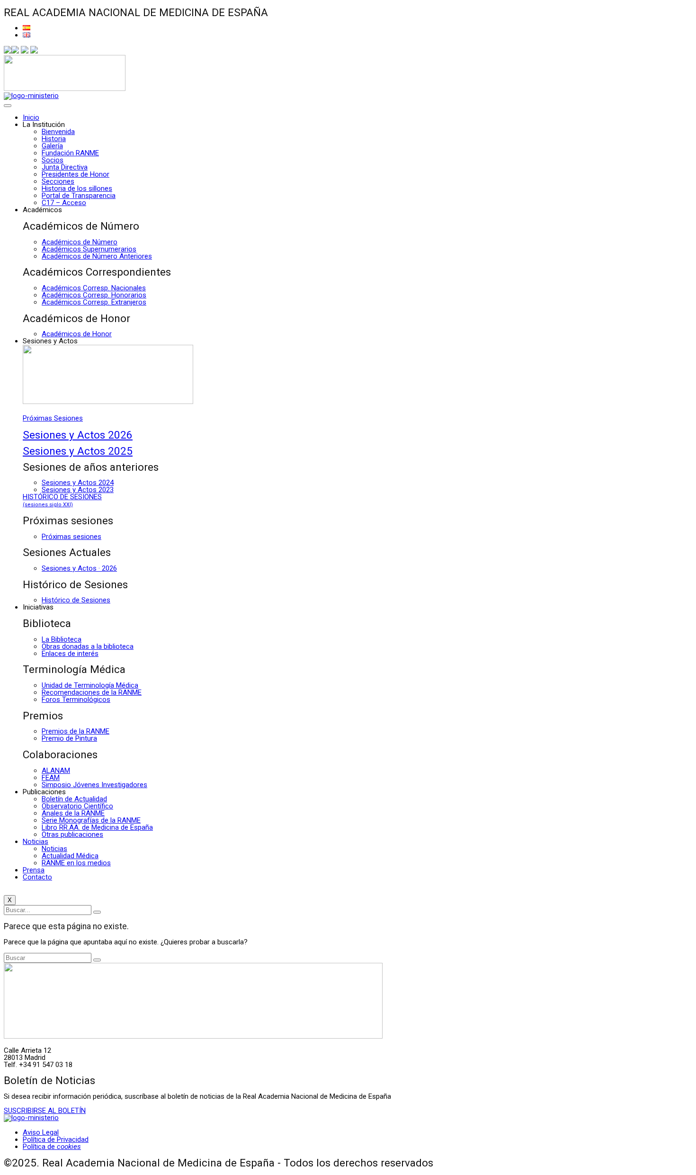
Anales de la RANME (73, 813)
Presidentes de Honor (75, 174)
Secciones (58, 181)
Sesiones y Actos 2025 (78, 451)
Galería (52, 146)
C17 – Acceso (64, 202)
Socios (52, 160)
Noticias (35, 841)
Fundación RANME (70, 153)
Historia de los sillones (77, 188)
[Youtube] (34, 51)
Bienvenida (58, 131)
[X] (15, 51)
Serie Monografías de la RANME (91, 820)
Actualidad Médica (70, 856)
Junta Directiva (65, 167)
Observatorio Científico (77, 806)
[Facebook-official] (7, 51)
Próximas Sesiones (53, 418)
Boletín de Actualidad (74, 799)
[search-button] (97, 912)
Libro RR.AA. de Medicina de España (97, 827)
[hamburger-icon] (7, 105)
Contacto (37, 877)
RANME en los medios (76, 863)
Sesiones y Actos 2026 (78, 435)
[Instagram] (24, 51)
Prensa (34, 870)
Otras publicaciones (72, 834)
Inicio (31, 117)
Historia (54, 139)
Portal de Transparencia (79, 195)
